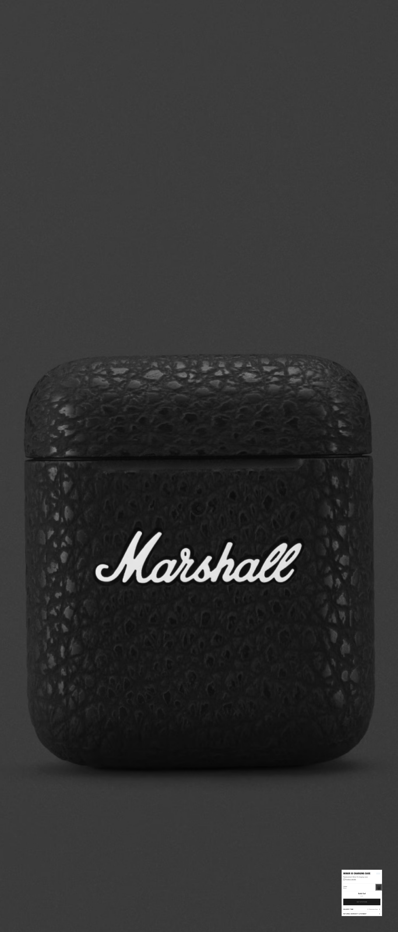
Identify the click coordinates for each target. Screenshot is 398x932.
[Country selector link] (392, 4)
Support (377, 9)
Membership (368, 4)
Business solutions (357, 4)
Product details (350, 879)
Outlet (387, 4)
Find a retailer (378, 4)
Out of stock (362, 902)
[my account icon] (386, 9)
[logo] (8, 8)
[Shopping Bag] (389, 9)
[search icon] (382, 9)
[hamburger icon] (392, 9)
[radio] (378, 887)
